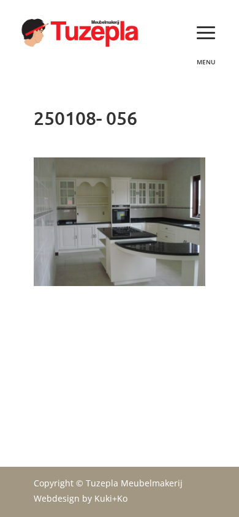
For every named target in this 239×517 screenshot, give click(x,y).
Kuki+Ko (110, 498)
